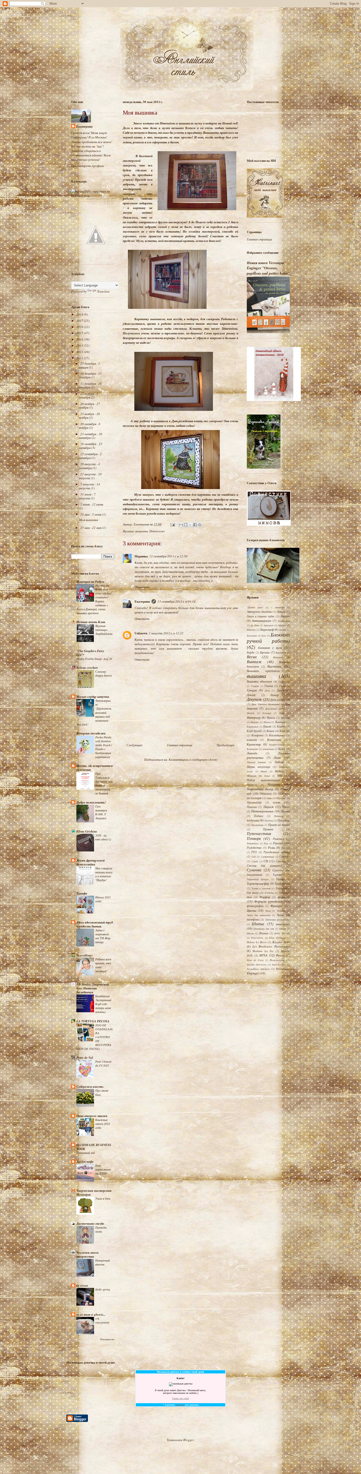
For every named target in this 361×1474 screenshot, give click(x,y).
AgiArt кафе (85, 1161)
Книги (270, 731)
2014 (80, 339)
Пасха (286, 807)
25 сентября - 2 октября (90, 456)
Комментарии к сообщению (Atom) (193, 759)
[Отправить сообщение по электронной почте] (172, 524)
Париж (269, 806)
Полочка (268, 820)
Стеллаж (281, 861)
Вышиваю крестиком (263, 671)
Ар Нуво (254, 625)
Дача (267, 690)
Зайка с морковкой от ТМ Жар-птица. (103, 936)
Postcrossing (277, 960)
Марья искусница (258, 767)
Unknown (141, 633)
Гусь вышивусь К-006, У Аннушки (101, 812)
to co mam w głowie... (90, 1314)
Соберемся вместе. (90, 1086)
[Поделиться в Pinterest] (199, 524)
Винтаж (254, 661)
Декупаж (254, 699)
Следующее (134, 745)
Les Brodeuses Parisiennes (271, 946)
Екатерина (142, 601)
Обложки (266, 793)
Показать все (107, 1339)
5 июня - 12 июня (91, 504)
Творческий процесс (258, 879)
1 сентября (278, 607)
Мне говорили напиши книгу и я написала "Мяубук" (103, 874)
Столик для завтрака (264, 865)
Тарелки (278, 875)
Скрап (254, 861)
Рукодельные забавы (277, 852)
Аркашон (268, 625)
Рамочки (278, 839)
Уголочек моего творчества (87, 1254)
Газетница (284, 681)
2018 (80, 314)
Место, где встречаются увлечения (94, 767)
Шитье (258, 923)
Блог (264, 635)
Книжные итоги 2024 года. (102, 1124)
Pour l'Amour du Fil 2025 (103, 1063)
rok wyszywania (102, 1320)
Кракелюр (254, 744)
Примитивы (257, 825)
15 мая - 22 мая (91, 527)
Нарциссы (252, 784)
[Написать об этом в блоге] (185, 524)
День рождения (280, 699)
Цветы (251, 910)
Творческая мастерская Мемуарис (93, 1192)
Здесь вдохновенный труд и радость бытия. (94, 924)
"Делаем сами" (255, 607)
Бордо (250, 652)
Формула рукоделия (268, 901)
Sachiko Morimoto (256, 964)
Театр (280, 879)
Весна (252, 656)
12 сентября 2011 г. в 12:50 (168, 556)
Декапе (251, 695)
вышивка (141, 531)
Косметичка (277, 735)
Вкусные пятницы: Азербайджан (103, 630)
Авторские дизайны (259, 611)
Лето (277, 757)
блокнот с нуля (270, 647)
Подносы (278, 816)
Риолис (278, 843)
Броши (265, 652)
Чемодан (281, 910)
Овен (269, 798)
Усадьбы (269, 892)
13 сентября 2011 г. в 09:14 (176, 601)
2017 (80, 320)
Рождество (254, 847)
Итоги (267, 722)
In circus (82, 1285)
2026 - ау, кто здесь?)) (103, 837)
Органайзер (254, 802)
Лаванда (252, 753)
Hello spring (102, 1289)
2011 (80, 358)
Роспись (285, 847)
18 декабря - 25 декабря (90, 375)
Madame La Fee (263, 951)
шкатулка (283, 924)
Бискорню (252, 635)
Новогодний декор (260, 789)
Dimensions (157, 531)
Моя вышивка (88, 520)
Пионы (285, 811)
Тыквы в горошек (261, 888)
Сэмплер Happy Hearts (103, 673)
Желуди (250, 713)
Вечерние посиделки (90, 733)
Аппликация (284, 621)
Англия (285, 616)
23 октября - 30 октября (90, 436)
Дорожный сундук (275, 708)
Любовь (279, 762)
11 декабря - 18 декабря (90, 385)
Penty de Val (84, 1057)
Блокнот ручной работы (268, 637)
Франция (276, 906)
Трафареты (282, 883)
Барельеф (267, 629)
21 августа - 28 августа (90, 476)
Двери (280, 690)
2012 (80, 352)
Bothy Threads (282, 933)
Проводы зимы (101, 1229)
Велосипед (281, 652)
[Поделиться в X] (190, 524)
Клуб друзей (254, 731)
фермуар (284, 897)
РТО (254, 852)
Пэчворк (254, 838)
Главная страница (179, 745)
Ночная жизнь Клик (90, 622)
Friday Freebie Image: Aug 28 (94, 659)
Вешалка (277, 657)
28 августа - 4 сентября (89, 466)
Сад (253, 856)
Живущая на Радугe (90, 581)
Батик (282, 629)
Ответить (142, 587)
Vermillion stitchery (258, 969)
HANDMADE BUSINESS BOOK (93, 1147)
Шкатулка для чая (263, 928)
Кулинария (252, 749)
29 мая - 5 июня (91, 514)
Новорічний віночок (102, 1262)
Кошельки (274, 739)
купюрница (268, 749)
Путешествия (259, 833)
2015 (80, 333)
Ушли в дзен (102, 1198)
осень (276, 802)
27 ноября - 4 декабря (88, 395)
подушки (253, 820)
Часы (268, 910)
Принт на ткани (279, 825)
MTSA (263, 955)
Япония (263, 933)
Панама (252, 807)
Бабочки (251, 629)
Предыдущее (226, 745)
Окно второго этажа (91, 1116)
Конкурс (284, 731)
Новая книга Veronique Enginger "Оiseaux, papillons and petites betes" (268, 268)
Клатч (281, 726)
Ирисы (271, 717)
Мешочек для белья (258, 775)
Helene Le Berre (257, 942)
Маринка (141, 556)
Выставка (274, 666)
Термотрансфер (258, 883)
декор (275, 695)
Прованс (268, 829)
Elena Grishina (86, 831)
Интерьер (254, 717)
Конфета (257, 735)
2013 (80, 345)
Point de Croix (255, 960)
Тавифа (81, 893)
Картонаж (253, 726)
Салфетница (267, 856)
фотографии (255, 906)
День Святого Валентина (265, 704)
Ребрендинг (253, 843)
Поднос (258, 816)
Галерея (255, 686)
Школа (250, 933)
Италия (254, 722)
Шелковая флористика (277, 919)
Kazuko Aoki (281, 942)
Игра (281, 713)
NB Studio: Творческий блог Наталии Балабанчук (92, 988)
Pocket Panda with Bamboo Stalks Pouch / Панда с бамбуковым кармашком (103, 747)
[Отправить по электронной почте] (181, 524)
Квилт (267, 726)
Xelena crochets (87, 667)
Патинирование (262, 811)
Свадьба (284, 856)
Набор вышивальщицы (263, 780)
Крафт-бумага (277, 744)
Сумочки (254, 869)
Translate (103, 291)
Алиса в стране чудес (261, 616)
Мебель (279, 771)
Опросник (281, 798)
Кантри (280, 722)
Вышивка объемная (259, 681)
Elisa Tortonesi (277, 937)
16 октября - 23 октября (90, 446)
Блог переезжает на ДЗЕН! (103, 1169)
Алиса (281, 611)
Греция (252, 690)
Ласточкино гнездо (90, 1223)
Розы (271, 847)
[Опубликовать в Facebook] (195, 524)
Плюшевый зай (85, 1153)
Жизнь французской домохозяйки (90, 862)
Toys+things (84, 955)
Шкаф (282, 928)
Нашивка (274, 784)
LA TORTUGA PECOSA (93, 1021)
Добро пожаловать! (91, 802)
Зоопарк (267, 713)
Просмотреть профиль (87, 166)
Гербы (282, 686)
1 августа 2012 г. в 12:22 (166, 633)
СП (266, 861)
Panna (280, 955)
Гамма (268, 686)
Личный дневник (256, 762)
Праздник (284, 820)
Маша (264, 771)
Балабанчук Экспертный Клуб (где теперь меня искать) (103, 1004)
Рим (266, 843)
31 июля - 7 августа (87, 496)
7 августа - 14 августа (89, 486)
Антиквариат (261, 620)
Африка (282, 625)
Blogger (188, 1440)
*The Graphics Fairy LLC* (90, 653)
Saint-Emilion (279, 964)
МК (279, 775)
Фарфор (265, 897)
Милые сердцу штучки (92, 696)
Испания (285, 717)
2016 (80, 327)
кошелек (252, 740)
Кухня (281, 749)
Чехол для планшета (258, 915)
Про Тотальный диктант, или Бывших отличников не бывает (104, 783)
